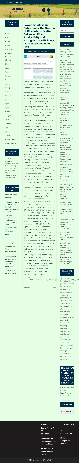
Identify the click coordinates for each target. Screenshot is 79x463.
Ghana (7, 72)
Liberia (7, 84)
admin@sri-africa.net (14, 2)
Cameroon (8, 46)
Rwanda (8, 112)
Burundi (7, 42)
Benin (7, 34)
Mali (6, 92)
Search (67, 36)
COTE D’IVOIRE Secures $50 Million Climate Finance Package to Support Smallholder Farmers (66, 172)
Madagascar (9, 88)
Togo (6, 128)
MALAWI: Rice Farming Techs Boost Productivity (67, 52)
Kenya (7, 80)
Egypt (7, 64)
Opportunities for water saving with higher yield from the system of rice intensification (67, 107)
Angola (7, 30)
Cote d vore (9, 50)
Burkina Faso (9, 38)
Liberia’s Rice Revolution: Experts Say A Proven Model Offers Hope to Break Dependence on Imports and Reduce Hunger (66, 252)
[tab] (43, 10)
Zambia (7, 136)
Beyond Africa (10, 140)
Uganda (7, 132)
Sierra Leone (9, 120)
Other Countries (11, 144)
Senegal (8, 116)
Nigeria (7, 108)
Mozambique (9, 100)
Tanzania (8, 124)
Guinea (7, 76)
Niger (7, 104)
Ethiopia (8, 60)
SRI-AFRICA (14, 9)
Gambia (7, 68)
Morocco (8, 96)
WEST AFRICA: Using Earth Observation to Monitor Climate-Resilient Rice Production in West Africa (67, 125)
